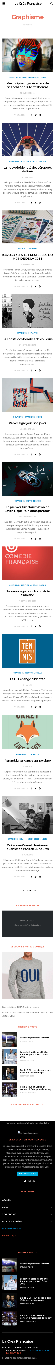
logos (42, 161)
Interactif (33, 77)
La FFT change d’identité (27, 679)
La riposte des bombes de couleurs (27, 339)
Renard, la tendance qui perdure (27, 760)
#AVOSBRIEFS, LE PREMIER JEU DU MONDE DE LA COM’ (27, 256)
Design (21, 249)
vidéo (43, 77)
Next (30, 890)
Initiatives (33, 333)
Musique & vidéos (12, 1221)
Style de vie (9, 1214)
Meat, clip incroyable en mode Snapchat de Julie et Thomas (27, 85)
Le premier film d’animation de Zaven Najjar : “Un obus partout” (27, 508)
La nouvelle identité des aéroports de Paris (27, 169)
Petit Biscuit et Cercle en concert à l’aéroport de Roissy (35, 1088)
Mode (39, 417)
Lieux (22, 839)
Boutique (18, 417)
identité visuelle (29, 161)
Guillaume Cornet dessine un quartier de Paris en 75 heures (27, 847)
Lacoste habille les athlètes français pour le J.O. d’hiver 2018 (34, 1054)
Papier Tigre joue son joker (27, 423)
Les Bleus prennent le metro (35, 1037)
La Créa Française (28, 4)
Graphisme (21, 77)
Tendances (33, 754)
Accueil (6, 1200)
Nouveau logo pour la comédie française (27, 593)
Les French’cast (11, 1228)
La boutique (9, 1235)
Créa (5, 1207)
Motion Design (33, 501)
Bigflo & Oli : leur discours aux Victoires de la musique (35, 1071)
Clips (11, 77)
